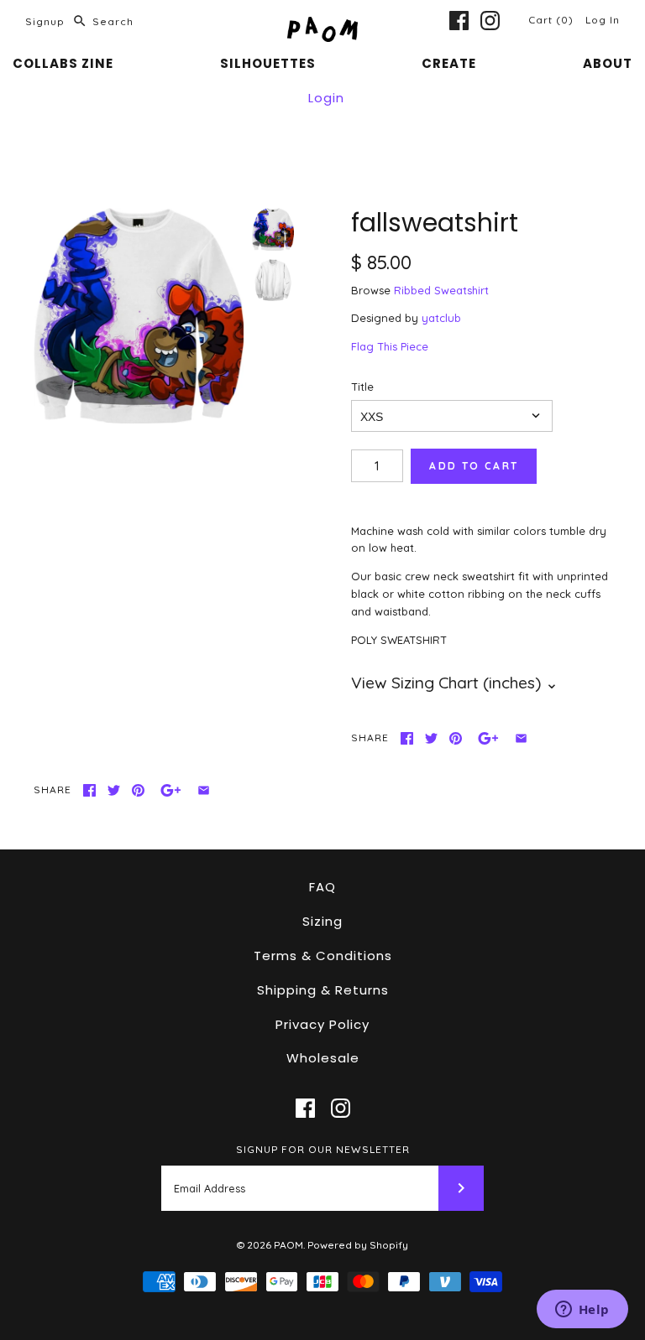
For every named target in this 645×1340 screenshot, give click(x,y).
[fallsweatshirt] (139, 315)
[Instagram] (490, 20)
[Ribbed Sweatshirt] (273, 280)
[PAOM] (322, 25)
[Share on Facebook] (407, 738)
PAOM (288, 1245)
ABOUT (607, 63)
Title (362, 386)
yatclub (441, 318)
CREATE (449, 63)
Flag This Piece (389, 346)
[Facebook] (459, 20)
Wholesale (322, 1058)
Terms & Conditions (323, 955)
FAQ (322, 887)
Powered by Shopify (357, 1245)
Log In (602, 19)
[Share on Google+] (488, 738)
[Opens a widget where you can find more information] (582, 1311)
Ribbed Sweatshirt (441, 290)
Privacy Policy (322, 1024)
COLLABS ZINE (63, 63)
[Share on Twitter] (431, 738)
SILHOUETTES (268, 63)
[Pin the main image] (455, 738)
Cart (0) (552, 19)
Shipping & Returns (323, 990)
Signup (45, 21)
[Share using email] (521, 738)
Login (326, 97)
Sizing (322, 921)
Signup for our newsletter (323, 1149)
